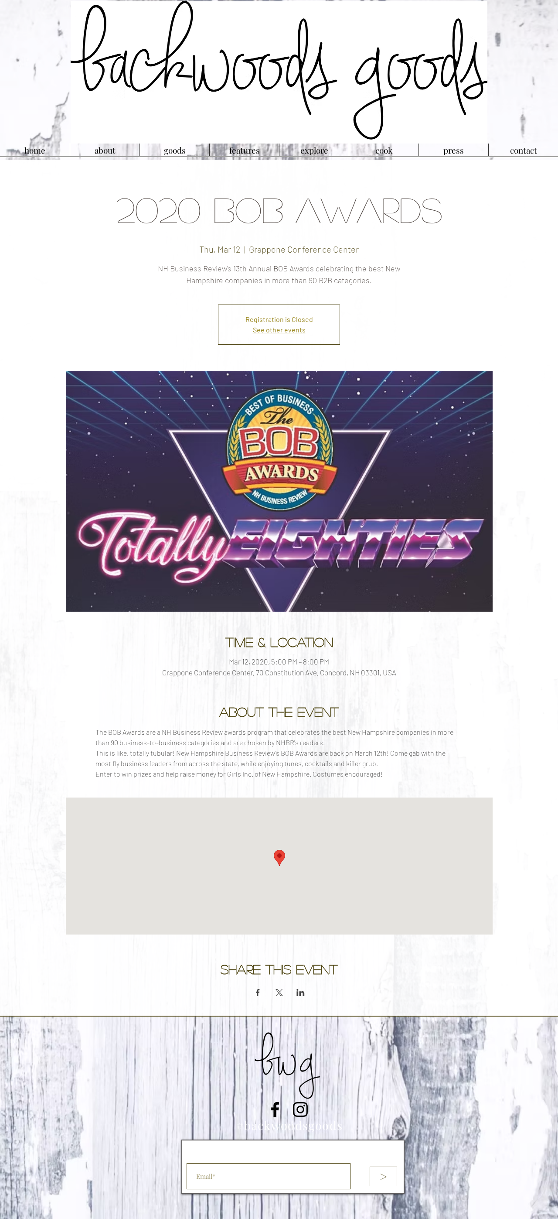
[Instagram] (300, 1109)
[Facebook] (275, 1109)
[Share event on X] (279, 992)
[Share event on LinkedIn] (300, 992)
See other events (279, 329)
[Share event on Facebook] (258, 992)
